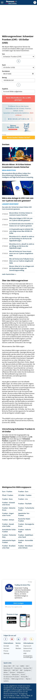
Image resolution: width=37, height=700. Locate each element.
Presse (6, 651)
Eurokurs (7, 675)
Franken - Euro (23, 491)
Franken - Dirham (8, 520)
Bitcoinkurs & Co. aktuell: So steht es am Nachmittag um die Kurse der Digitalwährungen (21, 239)
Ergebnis (5, 89)
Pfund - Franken (7, 495)
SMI (21, 670)
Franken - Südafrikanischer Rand (25, 536)
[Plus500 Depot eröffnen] (10, 3)
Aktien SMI (7, 666)
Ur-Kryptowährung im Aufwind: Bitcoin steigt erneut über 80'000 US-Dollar (21, 231)
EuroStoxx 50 (8, 668)
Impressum (27, 646)
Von (3, 54)
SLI (17, 666)
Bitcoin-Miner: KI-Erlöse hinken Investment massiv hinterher (16, 165)
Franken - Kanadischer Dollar (8, 525)
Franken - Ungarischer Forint (8, 514)
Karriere (6, 648)
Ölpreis (28, 679)
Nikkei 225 (7, 670)
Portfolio (7, 679)
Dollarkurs (20, 672)
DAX (27, 666)
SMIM (22, 666)
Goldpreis (27, 670)
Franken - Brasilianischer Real (9, 547)
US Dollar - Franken (24, 495)
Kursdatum (6, 71)
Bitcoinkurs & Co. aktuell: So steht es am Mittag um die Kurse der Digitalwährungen (21, 246)
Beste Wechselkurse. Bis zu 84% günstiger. (18, 99)
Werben (18, 648)
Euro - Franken (7, 491)
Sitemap (6, 653)
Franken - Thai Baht (25, 504)
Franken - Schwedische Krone (8, 504)
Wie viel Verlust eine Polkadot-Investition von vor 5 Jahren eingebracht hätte (21, 261)
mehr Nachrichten (8, 274)
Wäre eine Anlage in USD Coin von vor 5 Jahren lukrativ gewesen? (17, 199)
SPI (13, 666)
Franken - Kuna (7, 499)
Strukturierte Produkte (11, 677)
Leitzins (6, 681)
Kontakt (6, 646)
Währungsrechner (17, 679)
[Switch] (18, 61)
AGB (24, 653)
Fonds (23, 675)
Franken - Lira (23, 499)
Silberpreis (15, 675)
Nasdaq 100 (27, 668)
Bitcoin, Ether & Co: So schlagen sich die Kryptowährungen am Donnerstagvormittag (21, 268)
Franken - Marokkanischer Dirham (25, 547)
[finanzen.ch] (11, 1)
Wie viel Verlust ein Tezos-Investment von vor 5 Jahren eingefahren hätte (21, 253)
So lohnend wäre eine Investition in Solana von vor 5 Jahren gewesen (21, 225)
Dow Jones (17, 668)
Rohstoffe (24, 677)
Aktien (6, 672)
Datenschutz (27, 648)
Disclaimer (27, 651)
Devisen (5, 144)
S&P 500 (15, 670)
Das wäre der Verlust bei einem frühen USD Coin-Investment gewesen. (17, 208)
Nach (4, 65)
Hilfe (17, 646)
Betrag (4, 77)
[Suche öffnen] (34, 2)
